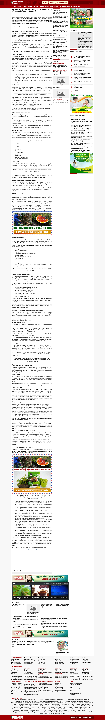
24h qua (45, 2)
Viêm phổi (40, 674)
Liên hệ (86, 2)
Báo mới (52, 2)
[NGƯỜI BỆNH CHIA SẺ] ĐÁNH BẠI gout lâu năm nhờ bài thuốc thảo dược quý (18, 643)
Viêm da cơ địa (58, 669)
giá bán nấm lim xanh (50, 706)
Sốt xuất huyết (85, 673)
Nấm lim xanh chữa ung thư (30, 679)
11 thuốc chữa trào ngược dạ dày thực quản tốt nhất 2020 (82, 61)
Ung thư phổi (58, 659)
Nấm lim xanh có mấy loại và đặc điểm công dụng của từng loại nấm (81, 126)
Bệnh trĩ (26, 669)
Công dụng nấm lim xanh (17, 678)
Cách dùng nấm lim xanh (17, 676)
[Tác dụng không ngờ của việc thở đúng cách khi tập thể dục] (61, 93)
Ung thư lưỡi (41, 662)
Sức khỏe (65, 584)
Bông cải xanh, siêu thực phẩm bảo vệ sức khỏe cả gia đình (54, 627)
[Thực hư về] (22, 590)
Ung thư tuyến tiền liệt (29, 660)
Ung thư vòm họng (28, 657)
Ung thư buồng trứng (43, 657)
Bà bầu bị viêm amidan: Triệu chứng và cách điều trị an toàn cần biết (61, 32)
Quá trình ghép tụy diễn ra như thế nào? (60, 12)
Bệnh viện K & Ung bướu (16, 686)
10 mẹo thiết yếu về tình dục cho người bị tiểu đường (60, 16)
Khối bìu (43, 621)
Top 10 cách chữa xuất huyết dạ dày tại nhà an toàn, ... (82, 65)
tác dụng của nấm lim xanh (55, 704)
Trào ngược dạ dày (28, 673)
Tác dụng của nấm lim (75, 676)
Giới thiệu (72, 2)
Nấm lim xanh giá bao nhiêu (45, 672)
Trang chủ (12, 6)
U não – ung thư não (59, 660)
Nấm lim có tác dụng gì (75, 678)
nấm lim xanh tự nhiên (74, 701)
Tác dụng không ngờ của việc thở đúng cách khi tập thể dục (60, 101)
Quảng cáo (79, 2)
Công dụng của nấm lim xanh (61, 672)
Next (66, 590)
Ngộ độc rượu (56, 87)
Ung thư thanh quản (59, 663)
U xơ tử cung (41, 669)
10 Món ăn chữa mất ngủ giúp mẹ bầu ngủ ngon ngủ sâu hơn (60, 27)
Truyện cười (57, 683)
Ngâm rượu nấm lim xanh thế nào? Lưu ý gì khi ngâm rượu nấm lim (81, 122)
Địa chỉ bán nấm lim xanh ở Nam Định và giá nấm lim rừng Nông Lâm (81, 118)
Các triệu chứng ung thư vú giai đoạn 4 (18, 605)
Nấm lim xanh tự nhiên (87, 676)
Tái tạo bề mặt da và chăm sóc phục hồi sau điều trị (62, 605)
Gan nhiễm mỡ (14, 670)
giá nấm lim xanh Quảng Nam (24, 712)
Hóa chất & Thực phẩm (43, 687)
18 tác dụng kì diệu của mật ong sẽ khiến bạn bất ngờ (60, 36)
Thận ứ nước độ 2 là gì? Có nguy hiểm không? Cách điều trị (54, 623)
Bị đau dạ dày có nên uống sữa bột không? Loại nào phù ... (82, 78)
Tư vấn (58, 584)
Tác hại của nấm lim (59, 689)
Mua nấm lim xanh (86, 675)
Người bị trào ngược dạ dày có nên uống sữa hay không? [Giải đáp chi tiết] (61, 51)
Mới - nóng (46, 584)
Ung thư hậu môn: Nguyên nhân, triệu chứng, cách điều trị (84, 38)
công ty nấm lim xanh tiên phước (30, 704)
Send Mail (49, 14)
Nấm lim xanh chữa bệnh (17, 679)
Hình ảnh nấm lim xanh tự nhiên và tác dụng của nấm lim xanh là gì (81, 151)
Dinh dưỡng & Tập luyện (29, 685)
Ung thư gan (57, 657)
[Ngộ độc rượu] (61, 80)
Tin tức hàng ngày (61, 2)
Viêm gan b (13, 669)
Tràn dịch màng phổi (43, 676)
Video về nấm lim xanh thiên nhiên (40, 598)
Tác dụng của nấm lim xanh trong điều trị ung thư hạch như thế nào (60, 46)
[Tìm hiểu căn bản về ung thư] (59, 590)
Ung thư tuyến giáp (74, 657)
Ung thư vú (41, 660)
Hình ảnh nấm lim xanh (60, 690)
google (51, 14)
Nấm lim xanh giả (59, 687)
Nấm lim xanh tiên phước (44, 690)
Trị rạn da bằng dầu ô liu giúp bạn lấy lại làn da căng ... (82, 57)
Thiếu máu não (85, 669)
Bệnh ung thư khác (86, 662)
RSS (76, 717)
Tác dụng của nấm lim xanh (30, 676)
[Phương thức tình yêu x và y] (62, 645)
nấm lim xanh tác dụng (83, 704)
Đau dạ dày (26, 670)
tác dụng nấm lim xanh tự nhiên (50, 707)
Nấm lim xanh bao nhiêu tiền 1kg (31, 689)
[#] (17, 2)
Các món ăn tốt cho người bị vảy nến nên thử (47, 641)
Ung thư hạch (41, 663)
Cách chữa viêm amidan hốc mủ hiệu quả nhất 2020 (82, 69)
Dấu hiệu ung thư (15, 659)
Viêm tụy (76, 90)
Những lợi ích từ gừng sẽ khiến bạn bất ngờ (33, 613)
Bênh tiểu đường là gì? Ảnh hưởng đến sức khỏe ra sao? (82, 82)
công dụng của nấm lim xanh (23, 702)
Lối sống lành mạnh (43, 686)
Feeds (80, 717)
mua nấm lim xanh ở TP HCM (77, 706)
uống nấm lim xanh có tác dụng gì (81, 707)
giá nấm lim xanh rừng (76, 699)
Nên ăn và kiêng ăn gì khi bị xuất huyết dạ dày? (30, 549)
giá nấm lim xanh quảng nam (49, 702)
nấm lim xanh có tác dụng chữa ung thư (77, 712)
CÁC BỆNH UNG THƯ (17, 658)
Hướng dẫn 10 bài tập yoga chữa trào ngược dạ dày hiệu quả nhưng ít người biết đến (60, 21)
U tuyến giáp (58, 674)
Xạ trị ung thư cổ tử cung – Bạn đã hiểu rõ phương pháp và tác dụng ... (85, 34)
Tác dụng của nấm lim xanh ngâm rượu (17, 689)
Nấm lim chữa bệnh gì (75, 691)
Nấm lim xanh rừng (28, 675)
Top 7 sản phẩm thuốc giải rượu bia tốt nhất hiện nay (46, 606)
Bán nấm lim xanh (74, 675)
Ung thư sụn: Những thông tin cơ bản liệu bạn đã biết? (82, 86)
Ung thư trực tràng (74, 659)
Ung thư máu (41, 659)
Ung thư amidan (74, 662)
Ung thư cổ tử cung (28, 659)
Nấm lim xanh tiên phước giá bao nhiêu (31, 695)
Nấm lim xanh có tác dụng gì (30, 693)
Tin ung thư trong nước (16, 683)
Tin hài (56, 684)
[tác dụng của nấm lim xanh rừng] (32, 223)
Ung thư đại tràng (59, 662)
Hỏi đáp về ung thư (15, 662)
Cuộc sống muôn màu (75, 684)
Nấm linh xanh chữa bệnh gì (30, 691)
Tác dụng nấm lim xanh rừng (45, 677)
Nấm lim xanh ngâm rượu (88, 679)
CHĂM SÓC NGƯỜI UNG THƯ (60, 86)
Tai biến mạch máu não (87, 670)
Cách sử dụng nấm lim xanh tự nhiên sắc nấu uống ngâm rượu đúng (81, 137)
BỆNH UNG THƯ (28, 6)
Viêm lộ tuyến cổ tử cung (44, 670)
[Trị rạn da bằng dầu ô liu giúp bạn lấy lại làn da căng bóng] (81, 53)
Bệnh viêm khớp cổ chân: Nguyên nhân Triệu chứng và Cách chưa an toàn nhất (60, 41)
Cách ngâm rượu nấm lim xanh (45, 691)
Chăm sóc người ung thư (30, 684)
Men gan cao (14, 672)
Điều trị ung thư (14, 660)
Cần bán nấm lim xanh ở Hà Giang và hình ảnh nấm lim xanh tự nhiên (60, 67)
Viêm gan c (13, 673)
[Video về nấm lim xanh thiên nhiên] (40, 590)
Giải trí (53, 584)
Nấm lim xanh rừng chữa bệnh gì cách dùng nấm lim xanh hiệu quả (81, 140)
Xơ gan (12, 675)
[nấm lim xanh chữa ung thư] (32, 474)
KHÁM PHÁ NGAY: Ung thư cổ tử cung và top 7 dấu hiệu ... (82, 74)
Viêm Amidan (73, 669)
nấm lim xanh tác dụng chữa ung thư (25, 710)
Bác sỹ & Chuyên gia (15, 687)
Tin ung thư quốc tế (15, 684)
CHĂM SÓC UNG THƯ (39, 6)
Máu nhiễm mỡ (85, 672)
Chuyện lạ (57, 686)
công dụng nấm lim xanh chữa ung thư (76, 709)
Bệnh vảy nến (58, 670)
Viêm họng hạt (73, 670)
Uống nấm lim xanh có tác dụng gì (75, 693)
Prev (14, 590)
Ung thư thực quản (28, 662)
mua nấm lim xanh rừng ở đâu (26, 707)
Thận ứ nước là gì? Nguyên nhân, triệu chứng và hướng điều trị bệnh (85, 43)
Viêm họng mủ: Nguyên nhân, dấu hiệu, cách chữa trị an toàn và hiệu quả (54, 618)
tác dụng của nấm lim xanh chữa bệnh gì (78, 702)
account (91, 2)
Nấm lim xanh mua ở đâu (75, 689)
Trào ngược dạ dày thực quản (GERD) (22, 628)
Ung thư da (72, 663)
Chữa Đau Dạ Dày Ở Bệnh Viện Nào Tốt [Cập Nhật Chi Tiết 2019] (60, 73)
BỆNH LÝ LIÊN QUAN (65, 6)
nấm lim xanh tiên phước (49, 701)
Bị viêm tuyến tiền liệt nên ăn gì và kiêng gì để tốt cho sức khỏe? (25, 617)
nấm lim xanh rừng (25, 701)
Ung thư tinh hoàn (28, 663)
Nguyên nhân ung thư (16, 663)
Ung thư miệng (73, 660)
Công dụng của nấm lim (60, 691)
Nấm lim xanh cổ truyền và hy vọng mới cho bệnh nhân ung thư (81, 147)
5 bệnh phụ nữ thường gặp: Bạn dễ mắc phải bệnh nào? (85, 47)
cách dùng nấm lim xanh (47, 709)
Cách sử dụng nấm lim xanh (30, 678)
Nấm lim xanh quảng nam (44, 689)
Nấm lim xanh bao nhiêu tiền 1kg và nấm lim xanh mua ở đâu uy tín (81, 133)
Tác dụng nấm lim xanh (87, 678)
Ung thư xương (85, 657)
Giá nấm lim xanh (74, 673)
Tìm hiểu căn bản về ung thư (59, 597)
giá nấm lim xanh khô (23, 699)
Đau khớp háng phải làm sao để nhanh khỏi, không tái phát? (33, 642)
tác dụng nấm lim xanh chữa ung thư (53, 713)
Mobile (73, 717)
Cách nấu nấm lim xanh (75, 679)
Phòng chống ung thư (75, 686)
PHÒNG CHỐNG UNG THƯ (52, 6)
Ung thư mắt (85, 659)
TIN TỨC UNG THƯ (18, 6)
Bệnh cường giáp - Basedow (61, 676)
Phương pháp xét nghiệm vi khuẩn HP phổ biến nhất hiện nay (25, 625)
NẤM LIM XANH (75, 6)
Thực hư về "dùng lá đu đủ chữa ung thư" (20, 598)
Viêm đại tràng (27, 672)
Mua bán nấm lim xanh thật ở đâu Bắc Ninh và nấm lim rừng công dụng (60, 57)
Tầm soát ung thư (42, 683)
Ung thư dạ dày (85, 660)
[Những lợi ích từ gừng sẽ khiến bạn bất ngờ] (33, 608)
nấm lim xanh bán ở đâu (50, 699)
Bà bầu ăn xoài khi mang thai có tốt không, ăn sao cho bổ (25, 620)
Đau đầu (72, 672)
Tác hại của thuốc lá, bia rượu (45, 684)
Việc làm (91, 717)
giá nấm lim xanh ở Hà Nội (24, 709)
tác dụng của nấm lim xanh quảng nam (25, 706)
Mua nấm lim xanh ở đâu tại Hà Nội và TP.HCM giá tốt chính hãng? (81, 129)
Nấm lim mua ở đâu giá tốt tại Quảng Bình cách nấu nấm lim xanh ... (82, 144)
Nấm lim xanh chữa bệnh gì (30, 687)
